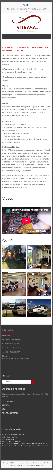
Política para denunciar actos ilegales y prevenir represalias (25, 443)
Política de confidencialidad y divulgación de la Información (25, 446)
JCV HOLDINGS (8, 401)
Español (24, 12)
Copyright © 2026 (9, 463)
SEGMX (5, 409)
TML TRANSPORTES (10, 413)
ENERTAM (6, 405)
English (31, 12)
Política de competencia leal (13, 435)
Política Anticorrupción (11, 441)
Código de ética (8, 439)
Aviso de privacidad (9, 437)
